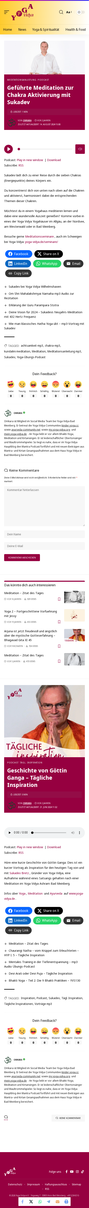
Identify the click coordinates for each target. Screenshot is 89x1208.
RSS (21, 165)
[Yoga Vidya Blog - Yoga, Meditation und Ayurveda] (22, 12)
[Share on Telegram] (48, 1201)
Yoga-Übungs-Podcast (31, 357)
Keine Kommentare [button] (70, 1118)
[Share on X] (31, 1201)
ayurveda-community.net (25, 429)
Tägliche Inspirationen (18, 1004)
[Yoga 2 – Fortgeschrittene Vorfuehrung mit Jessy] (74, 615)
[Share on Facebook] (22, 1201)
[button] (7, 12)
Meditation (39, 351)
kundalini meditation (17, 351)
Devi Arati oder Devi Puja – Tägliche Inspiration (40, 973)
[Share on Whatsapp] (40, 1201)
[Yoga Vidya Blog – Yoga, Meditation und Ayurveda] (10, 1172)
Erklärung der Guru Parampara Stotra (34, 305)
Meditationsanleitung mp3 (64, 351)
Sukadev (9, 357)
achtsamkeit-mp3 (32, 345)
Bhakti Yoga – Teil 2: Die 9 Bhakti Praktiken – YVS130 (44, 980)
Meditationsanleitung (21, 80)
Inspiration (28, 998)
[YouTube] (72, 1171)
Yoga (22, 893)
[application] (44, 148)
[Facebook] (67, 1171)
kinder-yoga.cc (70, 425)
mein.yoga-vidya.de (15, 434)
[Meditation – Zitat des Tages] (74, 597)
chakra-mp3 (52, 345)
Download (54, 160)
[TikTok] (82, 1171)
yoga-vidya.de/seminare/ (41, 242)
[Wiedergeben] (8, 149)
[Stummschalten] (80, 149)
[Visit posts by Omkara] (11, 122)
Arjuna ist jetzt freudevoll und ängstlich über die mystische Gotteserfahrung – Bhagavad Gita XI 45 (30, 635)
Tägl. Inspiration (31, 762)
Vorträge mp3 (43, 1004)
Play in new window (30, 160)
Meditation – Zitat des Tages (24, 593)
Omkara (27, 120)
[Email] (57, 1201)
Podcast (43, 80)
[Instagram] (77, 1171)
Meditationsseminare (39, 236)
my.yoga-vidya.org (59, 429)
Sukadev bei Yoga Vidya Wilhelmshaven (35, 286)
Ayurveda (56, 893)
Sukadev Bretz (19, 873)
